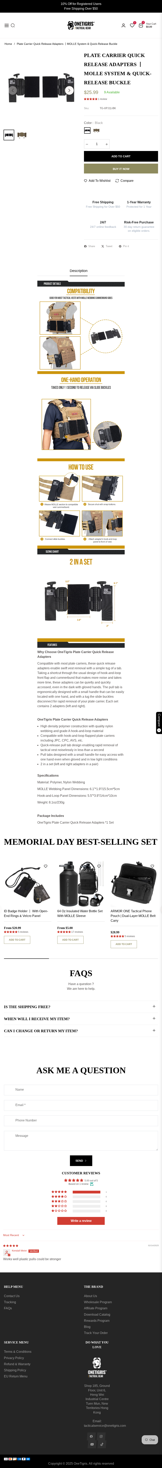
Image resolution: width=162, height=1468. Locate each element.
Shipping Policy (15, 1370)
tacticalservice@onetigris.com (105, 1425)
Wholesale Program (98, 1302)
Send (79, 1160)
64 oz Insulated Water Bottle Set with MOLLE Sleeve (80, 913)
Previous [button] (12, 90)
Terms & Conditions (17, 1351)
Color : (93, 123)
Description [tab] (79, 271)
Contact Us (12, 1296)
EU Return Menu (15, 1376)
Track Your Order (96, 1333)
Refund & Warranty (17, 1364)
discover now (15, 851)
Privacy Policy (14, 1358)
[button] (91, 99)
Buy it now (121, 169)
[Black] (87, 130)
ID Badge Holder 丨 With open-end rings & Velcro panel (26, 913)
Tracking (10, 1302)
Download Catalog (97, 1314)
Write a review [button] (81, 1220)
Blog (87, 1326)
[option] (41, 88)
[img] (10, 1245)
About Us (90, 1296)
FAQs (8, 1308)
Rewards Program (96, 1320)
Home (8, 43)
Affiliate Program (95, 1308)
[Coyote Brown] (96, 130)
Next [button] (69, 90)
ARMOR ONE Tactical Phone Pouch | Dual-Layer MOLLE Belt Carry (133, 915)
